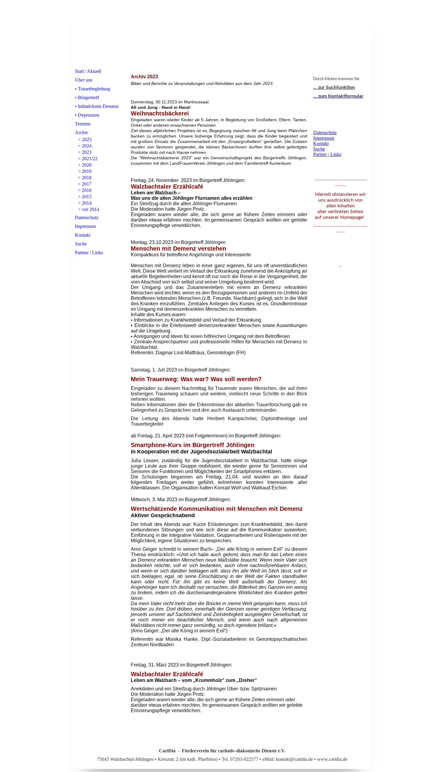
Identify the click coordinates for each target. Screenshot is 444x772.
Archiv (81, 132)
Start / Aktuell (88, 71)
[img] (222, 34)
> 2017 (85, 184)
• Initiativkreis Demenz (97, 106)
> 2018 (85, 177)
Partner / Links (89, 252)
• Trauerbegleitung (92, 88)
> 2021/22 (88, 158)
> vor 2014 (88, 209)
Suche (81, 243)
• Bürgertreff (87, 97)
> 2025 (85, 139)
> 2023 (85, 152)
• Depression (87, 115)
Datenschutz (86, 217)
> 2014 (85, 203)
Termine (83, 123)
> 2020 (85, 164)
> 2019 (85, 171)
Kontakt (82, 235)
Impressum (85, 226)
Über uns (83, 80)
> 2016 (85, 190)
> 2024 (85, 145)
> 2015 (85, 196)
